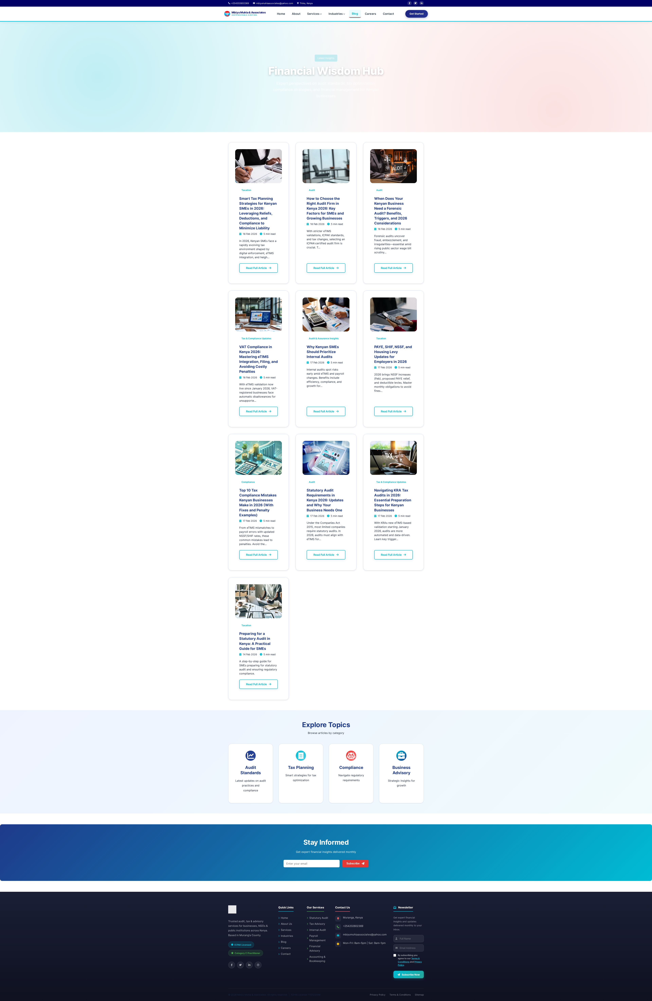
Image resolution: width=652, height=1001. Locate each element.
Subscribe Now (410, 974)
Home (281, 13)
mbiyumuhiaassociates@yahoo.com (365, 934)
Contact (388, 13)
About (296, 13)
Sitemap (419, 994)
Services (313, 13)
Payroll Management (317, 938)
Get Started (416, 13)
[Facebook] (409, 3)
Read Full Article (256, 268)
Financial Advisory (314, 948)
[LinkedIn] (421, 3)
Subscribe (353, 863)
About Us (286, 923)
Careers (370, 13)
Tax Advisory (317, 923)
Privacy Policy (377, 994)
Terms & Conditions (400, 994)
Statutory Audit (318, 917)
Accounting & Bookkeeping (317, 959)
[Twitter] (415, 3)
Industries (336, 13)
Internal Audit (317, 930)
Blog (355, 13)
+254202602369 (353, 926)
